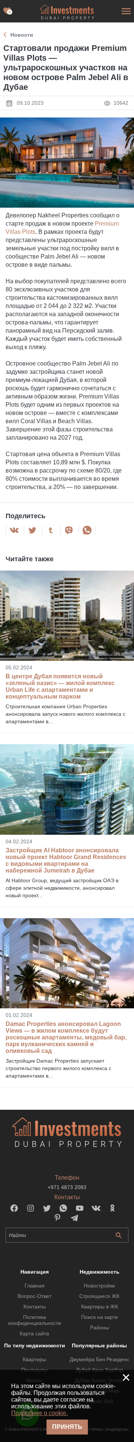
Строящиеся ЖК (99, 1296)
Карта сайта (34, 1333)
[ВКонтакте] (14, 530)
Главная (35, 1286)
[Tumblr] (50, 530)
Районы (99, 1328)
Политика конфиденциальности (34, 1320)
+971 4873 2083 (67, 1187)
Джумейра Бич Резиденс (99, 1359)
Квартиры (34, 1359)
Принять (67, 1427)
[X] (32, 530)
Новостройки (99, 1286)
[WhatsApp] (87, 530)
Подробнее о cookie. (39, 1413)
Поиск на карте (99, 1317)
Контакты (34, 1307)
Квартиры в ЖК (99, 1307)
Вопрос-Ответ (34, 1296)
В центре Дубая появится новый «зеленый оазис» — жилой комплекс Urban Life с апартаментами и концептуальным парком (60, 686)
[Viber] (68, 530)
